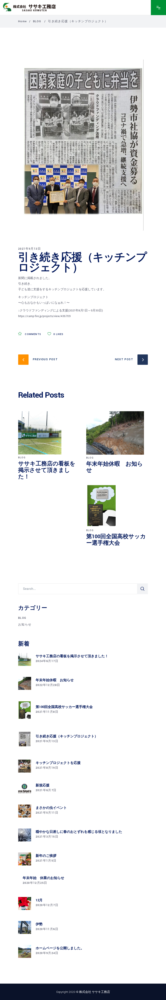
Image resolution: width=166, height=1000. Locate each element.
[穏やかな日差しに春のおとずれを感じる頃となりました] (24, 835)
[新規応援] (24, 789)
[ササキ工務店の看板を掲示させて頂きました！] (49, 432)
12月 (39, 900)
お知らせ (25, 625)
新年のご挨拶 (46, 856)
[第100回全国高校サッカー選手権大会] (117, 505)
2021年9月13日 (29, 249)
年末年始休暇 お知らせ (114, 467)
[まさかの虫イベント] (24, 811)
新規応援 (42, 785)
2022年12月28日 (48, 685)
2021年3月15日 (47, 837)
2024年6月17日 (47, 661)
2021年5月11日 (47, 813)
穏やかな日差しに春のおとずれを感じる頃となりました (79, 832)
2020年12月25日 (35, 883)
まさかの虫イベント (51, 808)
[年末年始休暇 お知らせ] (117, 432)
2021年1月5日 (46, 861)
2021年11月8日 (47, 712)
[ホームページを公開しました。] (24, 951)
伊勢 (39, 924)
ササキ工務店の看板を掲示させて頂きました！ (46, 470)
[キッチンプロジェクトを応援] (24, 766)
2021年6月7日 (46, 790)
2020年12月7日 (47, 905)
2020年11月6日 (47, 929)
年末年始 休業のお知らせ (43, 878)
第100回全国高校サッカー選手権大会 (116, 540)
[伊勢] (24, 927)
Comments (32, 334)
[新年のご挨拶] (24, 858)
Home (22, 21)
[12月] (24, 903)
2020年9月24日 (47, 953)
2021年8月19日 (47, 768)
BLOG (37, 21)
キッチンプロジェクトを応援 (58, 763)
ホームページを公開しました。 (60, 948)
